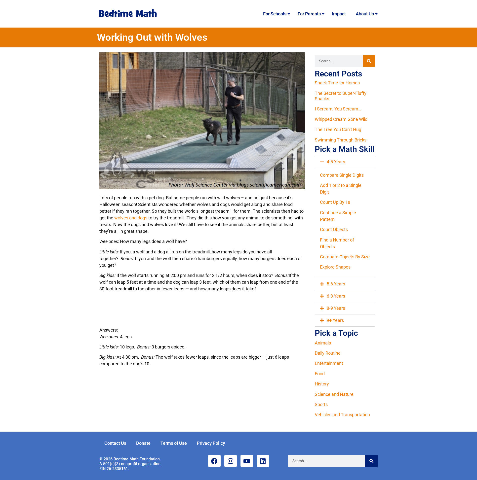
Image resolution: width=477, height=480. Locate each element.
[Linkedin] (263, 461)
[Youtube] (246, 461)
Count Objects (334, 229)
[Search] (369, 61)
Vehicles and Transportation (342, 414)
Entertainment (329, 363)
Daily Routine (328, 353)
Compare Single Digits (342, 175)
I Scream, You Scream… (338, 108)
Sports (321, 404)
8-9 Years (336, 308)
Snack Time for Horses (337, 82)
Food (320, 373)
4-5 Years (336, 161)
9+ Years (335, 320)
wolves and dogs (130, 217)
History (322, 383)
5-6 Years (336, 283)
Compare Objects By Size (345, 256)
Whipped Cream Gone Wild (341, 119)
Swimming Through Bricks (340, 139)
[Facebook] (214, 461)
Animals (323, 342)
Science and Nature (334, 394)
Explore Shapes (335, 267)
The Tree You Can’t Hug (338, 129)
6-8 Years (336, 296)
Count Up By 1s (335, 202)
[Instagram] (230, 461)
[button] (345, 162)
